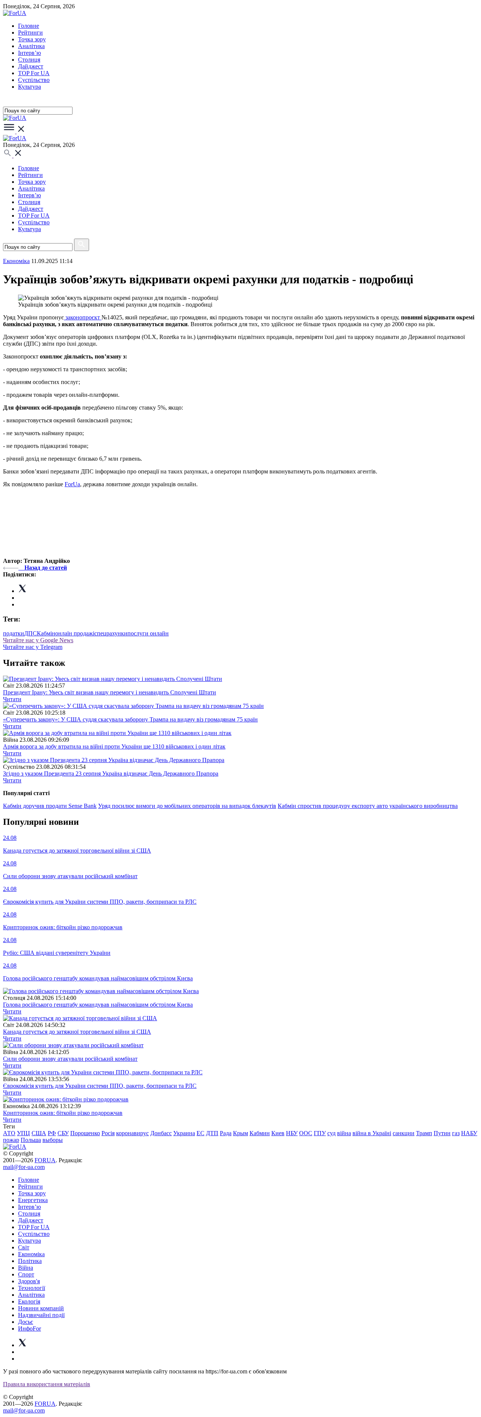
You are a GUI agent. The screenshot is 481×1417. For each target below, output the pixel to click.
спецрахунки (110, 633)
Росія (108, 1133)
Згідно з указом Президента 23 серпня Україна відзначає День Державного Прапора (110, 773)
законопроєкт (82, 317)
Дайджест (30, 66)
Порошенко (85, 1133)
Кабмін (46, 633)
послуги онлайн (148, 633)
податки (13, 633)
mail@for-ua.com (24, 1167)
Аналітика (31, 46)
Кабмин (260, 1133)
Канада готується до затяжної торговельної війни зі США (77, 1031)
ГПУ (320, 1133)
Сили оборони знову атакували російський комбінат (70, 1059)
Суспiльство (34, 80)
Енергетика (33, 1200)
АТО (9, 1133)
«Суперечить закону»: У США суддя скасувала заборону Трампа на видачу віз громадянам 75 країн (130, 719)
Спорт (26, 1274)
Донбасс (161, 1133)
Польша (31, 1140)
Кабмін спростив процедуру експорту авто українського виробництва (368, 806)
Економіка (16, 261)
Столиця (29, 59)
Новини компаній (41, 1308)
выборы (52, 1140)
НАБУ (469, 1133)
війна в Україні (371, 1133)
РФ (52, 1133)
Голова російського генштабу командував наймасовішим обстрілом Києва (98, 1004)
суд (331, 1133)
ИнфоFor (29, 1328)
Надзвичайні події (41, 1315)
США (39, 1133)
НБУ (292, 1133)
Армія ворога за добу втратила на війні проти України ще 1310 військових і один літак (114, 746)
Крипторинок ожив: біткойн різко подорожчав (63, 1113)
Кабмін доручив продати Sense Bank (50, 806)
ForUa (72, 484)
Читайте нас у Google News (38, 640)
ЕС (200, 1133)
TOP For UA (34, 73)
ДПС (30, 633)
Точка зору (32, 39)
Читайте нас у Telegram (32, 647)
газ (456, 1133)
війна (344, 1133)
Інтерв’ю (29, 53)
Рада (225, 1133)
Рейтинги (30, 32)
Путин (442, 1133)
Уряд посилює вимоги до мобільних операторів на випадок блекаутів (187, 806)
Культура (29, 86)
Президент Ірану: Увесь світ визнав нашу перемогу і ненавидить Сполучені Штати (109, 692)
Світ (23, 1247)
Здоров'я (29, 1281)
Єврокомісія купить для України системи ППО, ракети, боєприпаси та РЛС (100, 1086)
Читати (12, 699)
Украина (184, 1133)
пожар (11, 1140)
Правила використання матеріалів (46, 1384)
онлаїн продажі (74, 633)
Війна (25, 1267)
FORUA (45, 1160)
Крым (240, 1133)
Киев (277, 1133)
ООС (305, 1133)
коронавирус (132, 1133)
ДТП (212, 1133)
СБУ (63, 1133)
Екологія (29, 1301)
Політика (30, 1261)
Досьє (25, 1322)
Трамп (424, 1133)
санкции (403, 1133)
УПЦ (23, 1133)
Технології (31, 1288)
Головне (28, 26)
